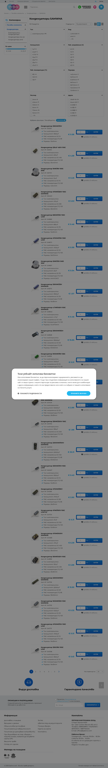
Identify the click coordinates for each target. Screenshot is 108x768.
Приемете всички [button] (78, 393)
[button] (30, 393)
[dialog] (54, 384)
